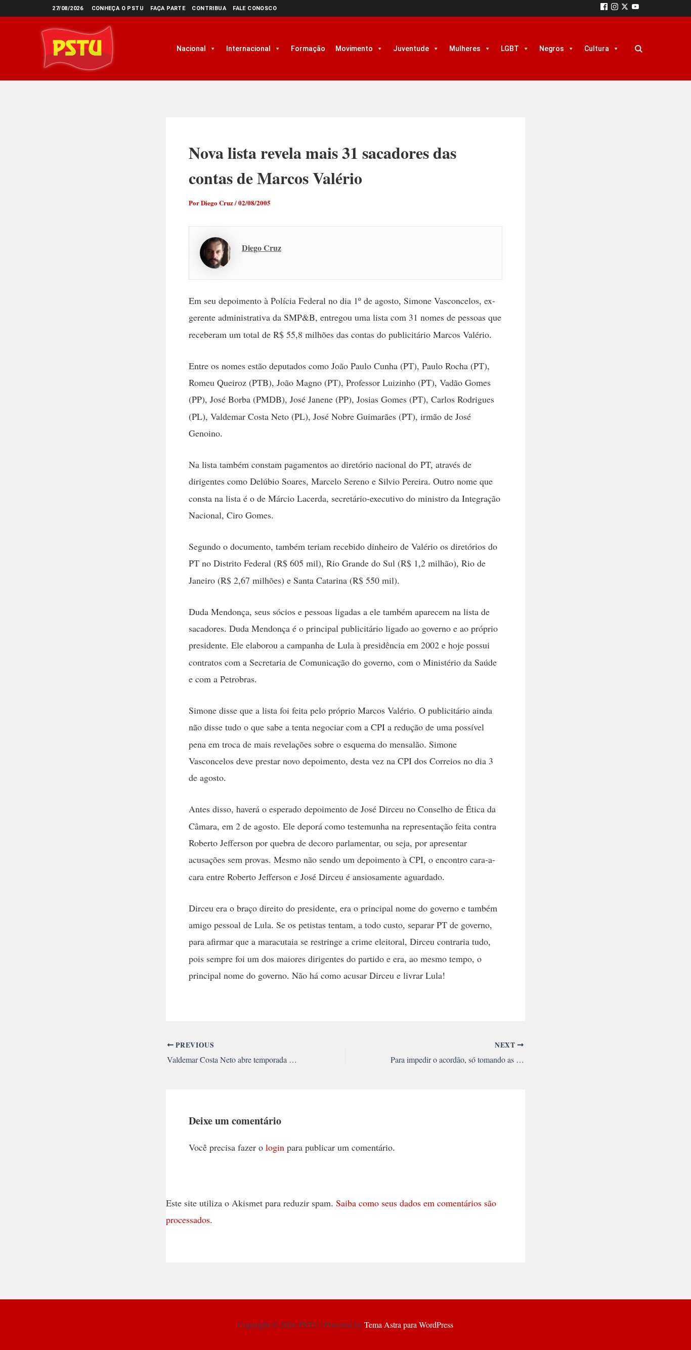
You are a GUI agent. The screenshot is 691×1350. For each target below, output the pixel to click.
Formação (308, 49)
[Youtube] (635, 8)
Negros (551, 49)
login (275, 1147)
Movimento (354, 49)
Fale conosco (255, 8)
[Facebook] (604, 8)
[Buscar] (638, 48)
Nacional (191, 49)
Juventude (411, 49)
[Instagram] (614, 8)
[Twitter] (624, 8)
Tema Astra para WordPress (408, 1324)
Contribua (209, 8)
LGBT (510, 49)
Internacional (248, 49)
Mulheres (465, 49)
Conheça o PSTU (118, 8)
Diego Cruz (261, 247)
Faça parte (167, 8)
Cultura (596, 49)
